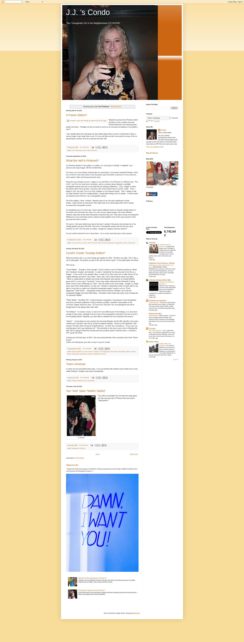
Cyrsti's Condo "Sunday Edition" (85, 253)
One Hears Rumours (155, 330)
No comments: (84, 147)
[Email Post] (92, 147)
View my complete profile (154, 147)
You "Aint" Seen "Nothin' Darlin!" (86, 391)
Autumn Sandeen (77, 351)
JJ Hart (163, 130)
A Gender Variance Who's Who (160, 280)
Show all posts (116, 107)
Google (74, 380)
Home (98, 454)
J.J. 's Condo (88, 12)
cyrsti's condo (86, 150)
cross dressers (76, 243)
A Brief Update (153, 315)
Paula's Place (154, 342)
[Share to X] (101, 147)
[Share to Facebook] (104, 147)
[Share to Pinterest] (106, 147)
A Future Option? (76, 115)
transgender (110, 243)
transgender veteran (99, 354)
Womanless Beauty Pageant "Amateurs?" (92, 578)
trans (85, 380)
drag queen (75, 448)
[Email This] (96, 147)
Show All (175, 359)
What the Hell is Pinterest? (82, 160)
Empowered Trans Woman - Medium (162, 263)
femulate (96, 351)
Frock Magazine (104, 351)
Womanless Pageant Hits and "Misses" (91, 590)
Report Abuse (152, 153)
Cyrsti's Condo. (88, 351)
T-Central (152, 328)
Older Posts (134, 454)
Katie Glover (114, 351)
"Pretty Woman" (154, 302)
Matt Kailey (121, 351)
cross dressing (76, 150)
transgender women (121, 243)
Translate (156, 121)
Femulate (152, 243)
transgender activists (86, 354)
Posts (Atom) (79, 458)
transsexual (131, 243)
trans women (102, 243)
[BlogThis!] (99, 147)
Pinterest (94, 150)
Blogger (137, 613)
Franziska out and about (157, 300)
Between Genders (155, 314)
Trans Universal (75, 364)
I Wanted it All (72, 465)
